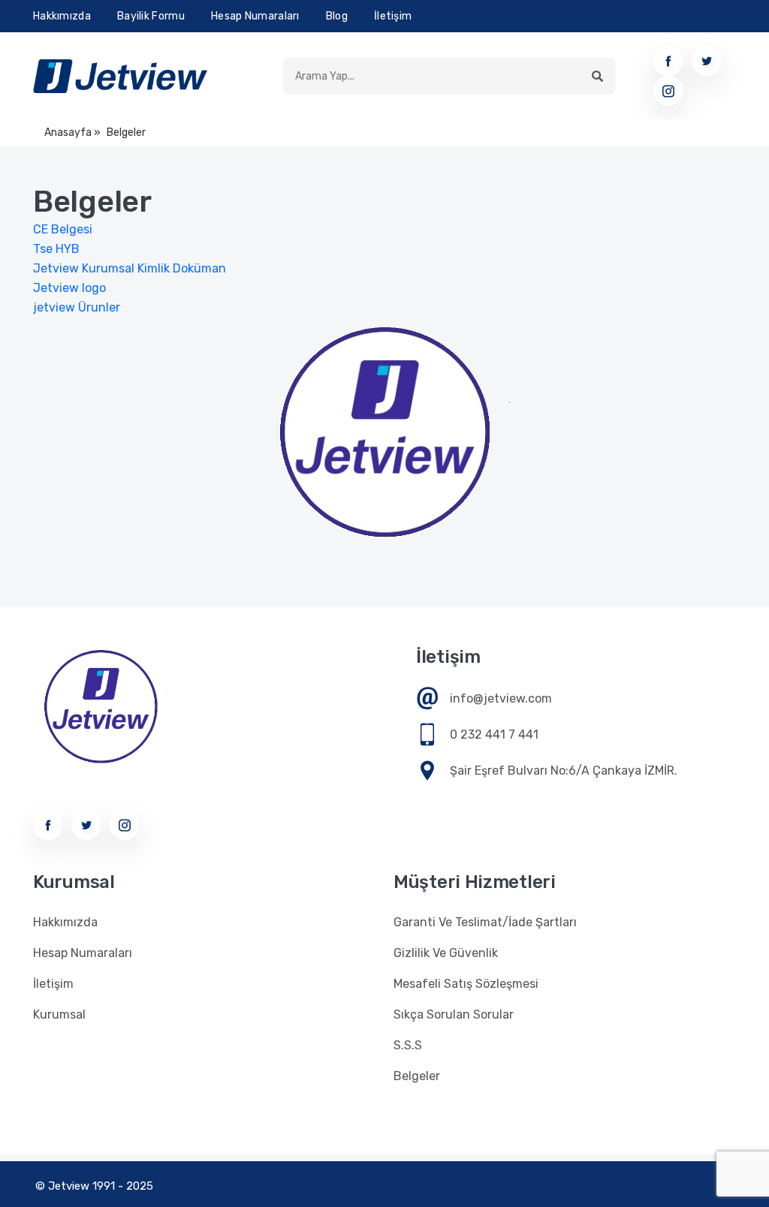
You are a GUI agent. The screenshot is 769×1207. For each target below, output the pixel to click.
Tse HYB (61, 249)
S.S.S (408, 1045)
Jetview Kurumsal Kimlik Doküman (129, 268)
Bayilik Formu (151, 16)
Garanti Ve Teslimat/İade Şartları (485, 922)
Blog (337, 16)
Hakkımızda (62, 16)
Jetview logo (69, 288)
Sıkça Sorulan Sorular (454, 1014)
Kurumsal (59, 1014)
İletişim (393, 16)
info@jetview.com (501, 698)
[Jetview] (120, 76)
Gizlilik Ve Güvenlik (446, 953)
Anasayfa (68, 132)
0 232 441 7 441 (494, 734)
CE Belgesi (62, 229)
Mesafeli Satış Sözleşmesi (466, 984)
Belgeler (417, 1076)
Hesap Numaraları (255, 16)
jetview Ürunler (76, 307)
